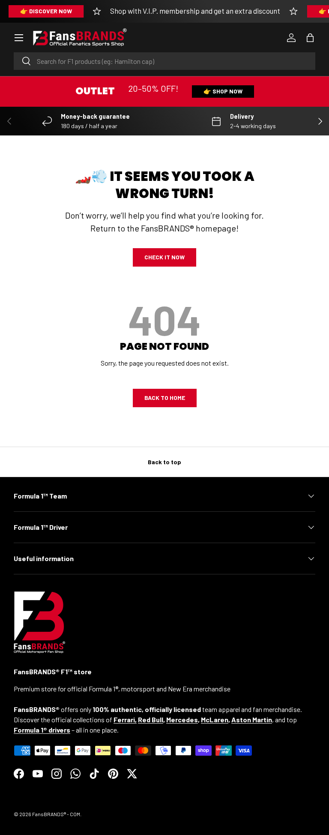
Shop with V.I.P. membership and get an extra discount (195, 10)
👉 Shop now (222, 91)
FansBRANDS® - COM (56, 814)
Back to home (164, 397)
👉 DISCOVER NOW (46, 11)
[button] (310, 37)
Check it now (164, 257)
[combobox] (164, 61)
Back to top (164, 462)
